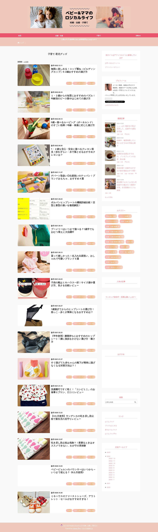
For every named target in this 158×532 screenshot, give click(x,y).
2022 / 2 (111, 477)
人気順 (26, 62)
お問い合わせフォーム (112, 63)
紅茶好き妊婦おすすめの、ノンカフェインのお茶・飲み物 (126, 156)
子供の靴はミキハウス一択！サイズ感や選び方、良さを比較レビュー (73, 284)
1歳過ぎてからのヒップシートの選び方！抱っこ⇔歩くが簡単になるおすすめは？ (72, 311)
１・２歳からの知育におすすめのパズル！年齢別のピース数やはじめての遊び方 (73, 97)
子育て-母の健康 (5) (126, 252)
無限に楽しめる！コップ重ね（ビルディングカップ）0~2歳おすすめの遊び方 (73, 70)
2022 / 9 (111, 465)
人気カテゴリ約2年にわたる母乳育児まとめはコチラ (79, 39)
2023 (108, 452)
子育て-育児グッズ (80, 83)
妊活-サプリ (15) (111, 247)
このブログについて (111, 105)
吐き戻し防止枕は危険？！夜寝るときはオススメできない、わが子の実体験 (73, 444)
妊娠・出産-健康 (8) (112, 226)
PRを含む (91, 83)
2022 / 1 (111, 479)
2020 (108, 487)
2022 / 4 (111, 475)
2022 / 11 (112, 461)
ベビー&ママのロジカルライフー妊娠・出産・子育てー (79, 8)
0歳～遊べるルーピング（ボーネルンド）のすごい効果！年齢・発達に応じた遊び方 (73, 124)
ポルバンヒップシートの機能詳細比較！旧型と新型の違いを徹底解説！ (73, 204)
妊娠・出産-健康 (129, 173)
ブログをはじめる (111, 425)
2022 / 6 (111, 470)
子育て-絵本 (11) (111, 262)
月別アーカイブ (121, 447)
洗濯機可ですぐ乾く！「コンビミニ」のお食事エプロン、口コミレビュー (73, 391)
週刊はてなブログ (111, 429)
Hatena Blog (77, 528)
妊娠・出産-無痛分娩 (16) (114, 242)
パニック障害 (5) (125, 216)
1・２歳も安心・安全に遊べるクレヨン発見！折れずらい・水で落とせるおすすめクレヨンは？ (73, 151)
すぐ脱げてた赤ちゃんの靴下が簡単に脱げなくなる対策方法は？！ (73, 364)
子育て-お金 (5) (111, 252)
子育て (69, 83)
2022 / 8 (111, 468)
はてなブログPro (110, 433)
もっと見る (108, 197)
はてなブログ (109, 421)
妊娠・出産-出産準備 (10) (114, 236)
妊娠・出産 (120, 134)
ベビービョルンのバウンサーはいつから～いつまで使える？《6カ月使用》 (73, 471)
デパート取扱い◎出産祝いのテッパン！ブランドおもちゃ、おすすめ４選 (73, 177)
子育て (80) (124, 247)
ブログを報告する (87, 528)
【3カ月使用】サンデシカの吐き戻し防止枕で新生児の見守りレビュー (72, 417)
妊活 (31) (130, 242)
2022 (108, 456)
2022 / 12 (112, 458)
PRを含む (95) (111, 216)
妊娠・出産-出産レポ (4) (114, 231)
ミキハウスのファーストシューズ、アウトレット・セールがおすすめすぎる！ (73, 497)
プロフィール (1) (111, 221)
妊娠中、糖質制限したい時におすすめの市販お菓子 (126, 143)
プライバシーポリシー (112, 67)
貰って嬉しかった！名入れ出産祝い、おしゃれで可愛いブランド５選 (73, 257)
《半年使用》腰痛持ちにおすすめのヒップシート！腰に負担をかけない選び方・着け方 (73, 338)
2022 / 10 (112, 463)
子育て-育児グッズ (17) (114, 267)
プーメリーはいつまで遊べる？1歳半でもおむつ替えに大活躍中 (72, 230)
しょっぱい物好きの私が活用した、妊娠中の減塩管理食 (126, 129)
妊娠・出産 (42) (126, 221)
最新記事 (121, 118)
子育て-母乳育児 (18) (113, 257)
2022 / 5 (111, 472)
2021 (108, 483)
